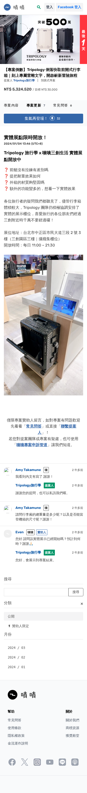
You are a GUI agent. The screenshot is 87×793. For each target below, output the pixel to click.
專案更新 (36, 105)
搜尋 (8, 579)
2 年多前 (77, 470)
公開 (11, 616)
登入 (49, 7)
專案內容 (11, 105)
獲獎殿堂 (72, 736)
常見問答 (62, 105)
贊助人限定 (18, 626)
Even (19, 532)
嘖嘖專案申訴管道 (31, 444)
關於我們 (72, 720)
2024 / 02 (16, 657)
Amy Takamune (28, 470)
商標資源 (72, 728)
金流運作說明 (18, 743)
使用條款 (14, 728)
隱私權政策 (16, 736)
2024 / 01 (16, 667)
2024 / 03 (16, 648)
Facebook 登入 (69, 7)
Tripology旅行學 (24, 80)
